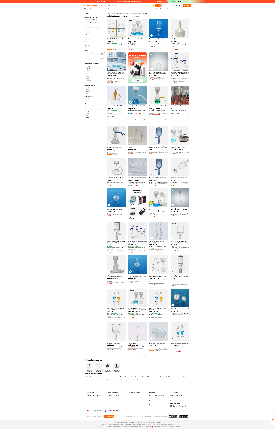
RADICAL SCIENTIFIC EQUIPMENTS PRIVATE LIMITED (158, 152)
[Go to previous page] (142, 356)
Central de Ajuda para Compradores (157, 389)
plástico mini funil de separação (147, 376)
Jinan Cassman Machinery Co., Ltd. (178, 111)
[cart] (173, 5)
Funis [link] (146, 13)
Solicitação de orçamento (134, 392)
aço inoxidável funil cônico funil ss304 (116, 119)
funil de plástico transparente (173, 376)
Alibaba (108, 13)
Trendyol (153, 422)
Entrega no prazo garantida (113, 395)
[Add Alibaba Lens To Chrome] (109, 416)
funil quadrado (154, 379)
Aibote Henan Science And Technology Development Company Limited (116, 114)
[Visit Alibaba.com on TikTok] (185, 406)
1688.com (123, 422)
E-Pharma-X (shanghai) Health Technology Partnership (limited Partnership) (180, 152)
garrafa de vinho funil (99, 379)
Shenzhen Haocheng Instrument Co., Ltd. (116, 48)
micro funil (148, 119)
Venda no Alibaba (174, 389)
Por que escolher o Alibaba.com (94, 389)
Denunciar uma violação (154, 404)
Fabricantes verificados (133, 389)
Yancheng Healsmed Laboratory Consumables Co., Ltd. (180, 183)
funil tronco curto (112, 123)
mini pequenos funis (158, 119)
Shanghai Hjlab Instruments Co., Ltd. (136, 48)
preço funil (89, 379)
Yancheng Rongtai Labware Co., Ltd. (136, 111)
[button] (153, 5)
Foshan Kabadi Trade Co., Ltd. (113, 81)
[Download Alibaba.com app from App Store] (173, 416)
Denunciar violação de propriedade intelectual (157, 401)
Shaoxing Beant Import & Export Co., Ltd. (179, 81)
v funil (185, 119)
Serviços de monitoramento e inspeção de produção (116, 401)
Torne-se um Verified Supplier (176, 398)
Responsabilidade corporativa (93, 395)
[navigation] (95, 185)
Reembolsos (152, 398)
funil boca (130, 119)
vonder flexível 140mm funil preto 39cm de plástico (171, 379)
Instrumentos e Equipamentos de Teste (120, 13)
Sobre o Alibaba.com (91, 386)
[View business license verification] (150, 427)
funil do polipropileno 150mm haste (116, 376)
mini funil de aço (111, 379)
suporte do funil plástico (132, 376)
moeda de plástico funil (91, 376)
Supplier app (132, 416)
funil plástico (185, 376)
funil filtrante (160, 376)
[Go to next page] (154, 356)
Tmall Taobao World (130, 422)
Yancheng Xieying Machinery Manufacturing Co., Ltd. (137, 183)
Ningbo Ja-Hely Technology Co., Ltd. (157, 45)
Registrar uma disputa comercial (156, 395)
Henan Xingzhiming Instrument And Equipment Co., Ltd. (116, 183)
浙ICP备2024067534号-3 (174, 426)
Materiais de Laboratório (137, 13)
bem (102, 53)
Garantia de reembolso (113, 392)
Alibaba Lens (95, 416)
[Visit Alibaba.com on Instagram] (180, 406)
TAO (149, 422)
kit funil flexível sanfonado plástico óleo (127, 379)
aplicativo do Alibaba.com (161, 416)
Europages (158, 422)
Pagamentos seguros (112, 389)
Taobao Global (143, 422)
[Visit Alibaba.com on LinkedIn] (174, 406)
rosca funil (122, 123)
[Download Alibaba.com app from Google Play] (183, 416)
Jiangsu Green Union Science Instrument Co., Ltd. (137, 152)
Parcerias (172, 400)
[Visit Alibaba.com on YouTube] (182, 406)
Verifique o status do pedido (176, 395)
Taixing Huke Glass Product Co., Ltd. (157, 78)
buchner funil (139, 119)
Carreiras (89, 398)
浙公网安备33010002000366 (161, 426)
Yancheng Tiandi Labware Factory (178, 48)
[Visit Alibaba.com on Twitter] (177, 406)
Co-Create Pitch (90, 392)
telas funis (130, 123)
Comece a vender (174, 392)
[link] (273, 415)
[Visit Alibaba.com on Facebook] (171, 406)
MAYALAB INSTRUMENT (112, 153)
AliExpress (117, 422)
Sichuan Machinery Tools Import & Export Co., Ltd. (158, 113)
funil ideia (102, 376)
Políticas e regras (111, 404)
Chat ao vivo (152, 392)
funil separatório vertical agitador (173, 119)
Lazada (137, 422)
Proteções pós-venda (112, 398)
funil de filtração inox (143, 379)
